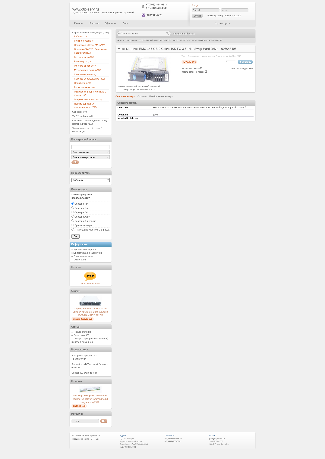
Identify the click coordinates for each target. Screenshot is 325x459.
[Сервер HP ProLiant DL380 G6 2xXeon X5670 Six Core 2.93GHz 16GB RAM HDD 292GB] (90, 305)
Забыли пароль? (232, 15)
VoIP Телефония (82, 116)
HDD (141, 40)
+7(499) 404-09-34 (157, 4)
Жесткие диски (85, 65)
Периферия (82, 83)
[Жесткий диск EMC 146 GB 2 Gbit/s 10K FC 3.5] (148, 82)
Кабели (80, 36)
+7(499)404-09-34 (139, 444)
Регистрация (214, 15)
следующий (143, 86)
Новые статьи (81, 332)
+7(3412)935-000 (156, 7)
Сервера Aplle (82, 216)
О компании (80, 259)
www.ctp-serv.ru (85, 9)
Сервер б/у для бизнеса (84, 373)
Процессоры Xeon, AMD (89, 45)
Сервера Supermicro (85, 221)
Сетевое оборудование (89, 78)
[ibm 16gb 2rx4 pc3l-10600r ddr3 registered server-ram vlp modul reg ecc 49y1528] (90, 392)
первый (121, 86)
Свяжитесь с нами (83, 256)
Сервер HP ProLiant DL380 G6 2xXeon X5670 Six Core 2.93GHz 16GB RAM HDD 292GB (90, 312)
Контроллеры (84, 40)
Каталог (120, 40)
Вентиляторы (84, 57)
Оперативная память (88, 99)
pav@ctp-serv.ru (217, 438)
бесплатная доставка (243, 68)
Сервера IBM (81, 208)
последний (155, 86)
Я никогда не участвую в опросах (91, 229)
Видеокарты (83, 61)
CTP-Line (95, 439)
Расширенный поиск (183, 33)
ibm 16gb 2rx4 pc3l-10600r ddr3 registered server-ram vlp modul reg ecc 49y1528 (90, 399)
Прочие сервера (83, 225)
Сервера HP (81, 204)
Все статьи (80, 335)
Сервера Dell (81, 212)
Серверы (79, 112)
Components (131, 40)
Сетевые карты (85, 74)
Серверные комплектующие (90, 32)
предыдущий (131, 86)
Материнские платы (87, 70)
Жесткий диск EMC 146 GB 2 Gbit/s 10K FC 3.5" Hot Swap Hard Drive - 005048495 (183, 40)
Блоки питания (85, 87)
